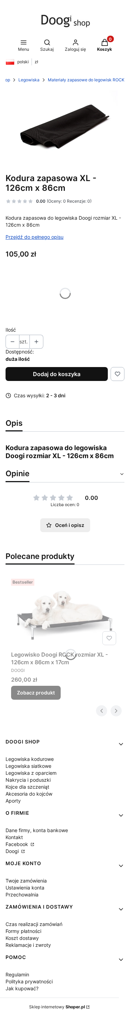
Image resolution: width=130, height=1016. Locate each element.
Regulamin (17, 974)
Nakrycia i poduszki (28, 780)
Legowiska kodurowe (30, 759)
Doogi (13, 851)
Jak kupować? (22, 988)
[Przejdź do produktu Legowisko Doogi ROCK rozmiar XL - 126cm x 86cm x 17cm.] (65, 612)
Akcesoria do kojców (29, 794)
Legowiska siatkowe (28, 766)
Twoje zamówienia (26, 881)
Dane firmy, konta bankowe (37, 830)
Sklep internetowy (57, 1006)
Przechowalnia (22, 894)
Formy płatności (23, 931)
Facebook (17, 844)
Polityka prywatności (29, 981)
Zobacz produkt (36, 693)
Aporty (13, 801)
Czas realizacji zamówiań (34, 924)
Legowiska (29, 79)
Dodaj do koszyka (56, 374)
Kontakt (14, 837)
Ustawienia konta (25, 888)
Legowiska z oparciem (31, 773)
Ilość (11, 330)
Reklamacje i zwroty (28, 945)
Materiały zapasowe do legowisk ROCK (86, 79)
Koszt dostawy (22, 938)
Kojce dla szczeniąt (27, 787)
